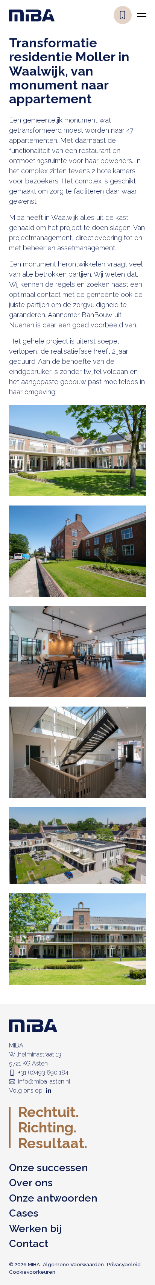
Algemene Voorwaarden (73, 1264)
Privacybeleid (124, 1264)
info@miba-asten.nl (44, 1081)
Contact (28, 1243)
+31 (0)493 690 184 (43, 1072)
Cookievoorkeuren (32, 1272)
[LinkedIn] (49, 1090)
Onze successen (48, 1167)
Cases (23, 1213)
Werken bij (35, 1228)
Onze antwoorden (53, 1198)
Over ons (31, 1182)
